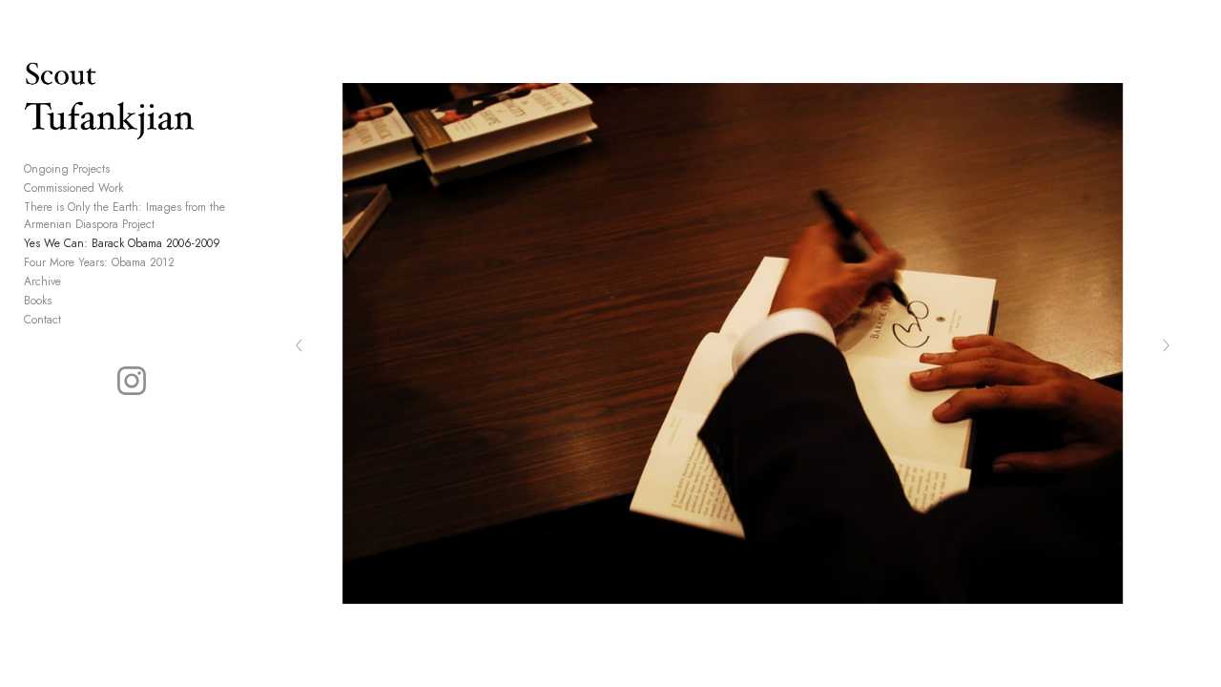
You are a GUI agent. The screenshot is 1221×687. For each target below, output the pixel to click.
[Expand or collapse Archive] (74, 281)
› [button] (1165, 343)
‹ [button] (299, 343)
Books (38, 300)
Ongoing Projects (67, 168)
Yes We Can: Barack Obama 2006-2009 (122, 243)
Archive (42, 281)
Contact (42, 319)
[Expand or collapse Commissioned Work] (136, 188)
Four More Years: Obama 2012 (99, 262)
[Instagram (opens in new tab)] (131, 380)
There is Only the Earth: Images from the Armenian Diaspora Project (124, 215)
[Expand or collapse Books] (64, 300)
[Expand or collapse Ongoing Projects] (123, 169)
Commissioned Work (73, 188)
